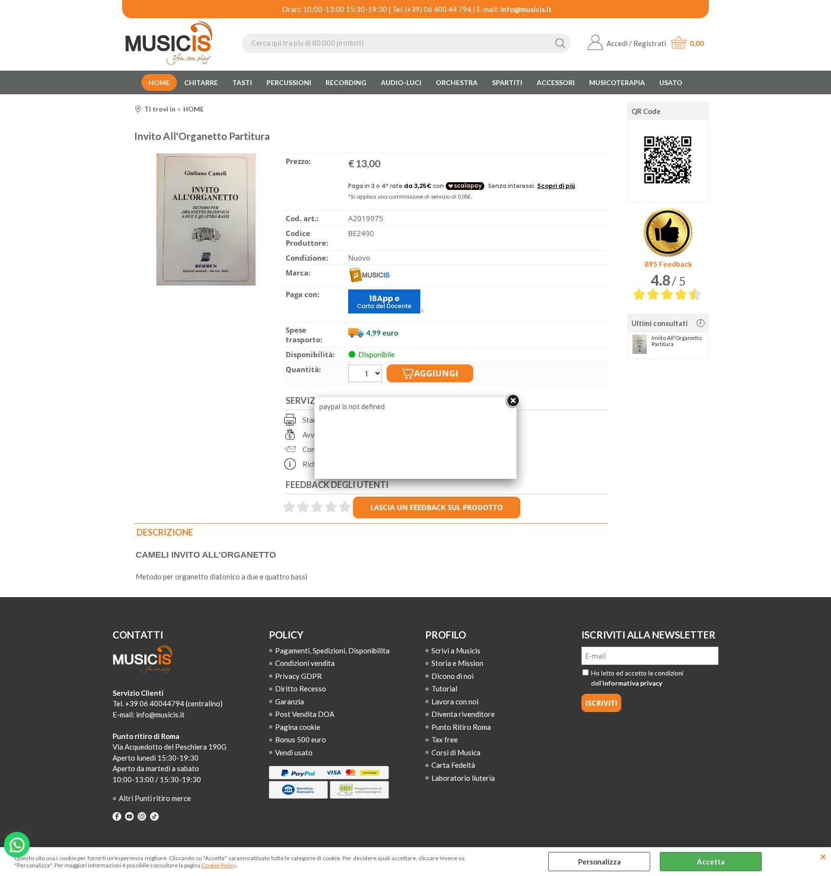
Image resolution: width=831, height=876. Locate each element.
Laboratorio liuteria (463, 778)
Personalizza (599, 861)
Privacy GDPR (298, 676)
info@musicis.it (526, 9)
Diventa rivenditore (463, 714)
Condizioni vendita (305, 663)
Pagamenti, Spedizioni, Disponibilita (332, 650)
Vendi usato (294, 752)
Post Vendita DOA (304, 714)
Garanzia (289, 701)
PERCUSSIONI (288, 82)
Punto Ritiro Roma (461, 727)
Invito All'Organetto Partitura (677, 341)
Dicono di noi (452, 676)
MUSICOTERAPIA (617, 82)
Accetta (711, 861)
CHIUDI (823, 857)
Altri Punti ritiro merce (155, 798)
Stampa (314, 419)
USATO (670, 82)
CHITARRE (201, 82)
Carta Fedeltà (453, 765)
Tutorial (444, 688)
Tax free (444, 739)
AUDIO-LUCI (401, 82)
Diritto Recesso (300, 688)
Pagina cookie (297, 727)
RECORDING (346, 82)
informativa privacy (632, 683)
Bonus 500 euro (300, 739)
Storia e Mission (457, 663)
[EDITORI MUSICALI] (369, 279)
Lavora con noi (454, 701)
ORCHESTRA (457, 82)
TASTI (242, 82)
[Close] (512, 401)
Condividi (317, 449)
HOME (159, 82)
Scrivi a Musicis (455, 650)
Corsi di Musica (455, 752)
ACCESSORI (556, 82)
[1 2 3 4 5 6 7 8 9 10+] (366, 374)
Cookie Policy (218, 865)
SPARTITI (507, 82)
